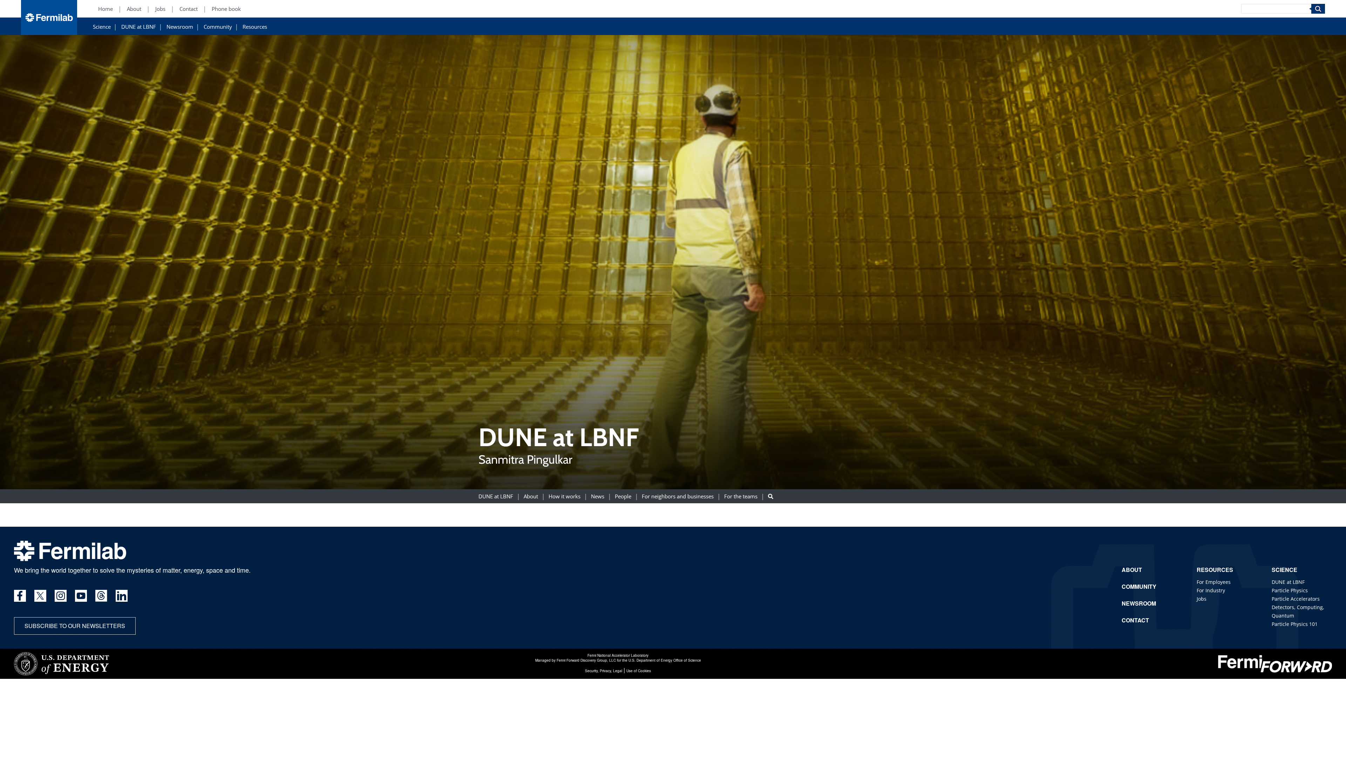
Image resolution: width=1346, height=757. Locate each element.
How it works (564, 496)
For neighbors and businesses (678, 496)
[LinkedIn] (122, 596)
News (597, 496)
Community (218, 26)
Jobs (160, 9)
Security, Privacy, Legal (603, 670)
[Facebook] (20, 596)
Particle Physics (1290, 590)
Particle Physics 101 (1295, 624)
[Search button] (770, 496)
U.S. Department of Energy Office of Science (664, 660)
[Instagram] (61, 596)
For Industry (1211, 590)
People (623, 496)
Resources (255, 26)
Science (102, 26)
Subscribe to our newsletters (75, 626)
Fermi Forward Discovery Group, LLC (586, 660)
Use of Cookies (638, 670)
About (134, 9)
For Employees (1214, 582)
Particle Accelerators (1296, 598)
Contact (188, 9)
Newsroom (179, 26)
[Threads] (101, 596)
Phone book (226, 9)
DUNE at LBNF (138, 26)
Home (105, 9)
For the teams (740, 496)
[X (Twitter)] (40, 596)
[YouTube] (81, 596)
